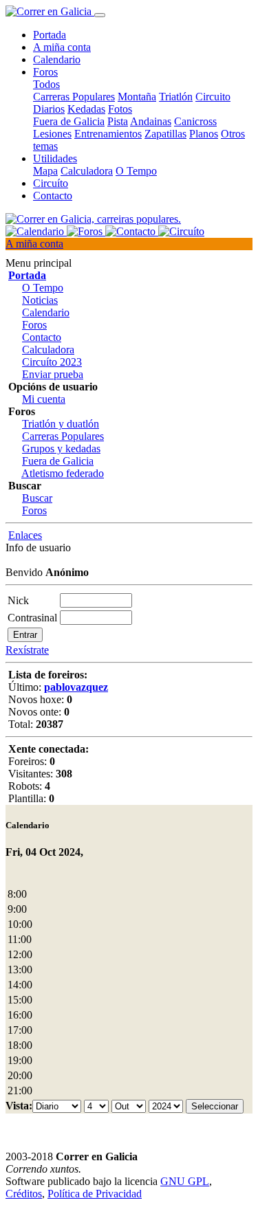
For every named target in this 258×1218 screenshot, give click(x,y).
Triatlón (176, 96)
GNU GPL (184, 1181)
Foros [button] (45, 72)
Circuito (212, 96)
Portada (49, 35)
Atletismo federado (62, 473)
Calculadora (87, 171)
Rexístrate (27, 650)
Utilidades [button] (55, 158)
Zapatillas (165, 134)
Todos (46, 84)
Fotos (120, 109)
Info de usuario (38, 547)
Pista (117, 121)
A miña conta (62, 47)
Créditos (24, 1193)
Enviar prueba (52, 374)
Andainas (150, 121)
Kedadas (86, 109)
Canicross (195, 121)
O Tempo (136, 171)
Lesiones (52, 134)
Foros (34, 325)
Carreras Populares (74, 96)
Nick (18, 600)
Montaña (137, 96)
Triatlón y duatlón (60, 424)
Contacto (52, 195)
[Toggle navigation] (99, 15)
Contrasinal (32, 617)
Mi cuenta (43, 399)
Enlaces (25, 535)
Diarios (49, 109)
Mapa (45, 171)
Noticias (40, 300)
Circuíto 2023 (52, 362)
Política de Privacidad (94, 1193)
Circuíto (50, 183)
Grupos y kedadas (61, 448)
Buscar (37, 498)
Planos (203, 134)
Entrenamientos (108, 134)
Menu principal (39, 263)
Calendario (56, 59)
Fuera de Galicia (69, 121)
